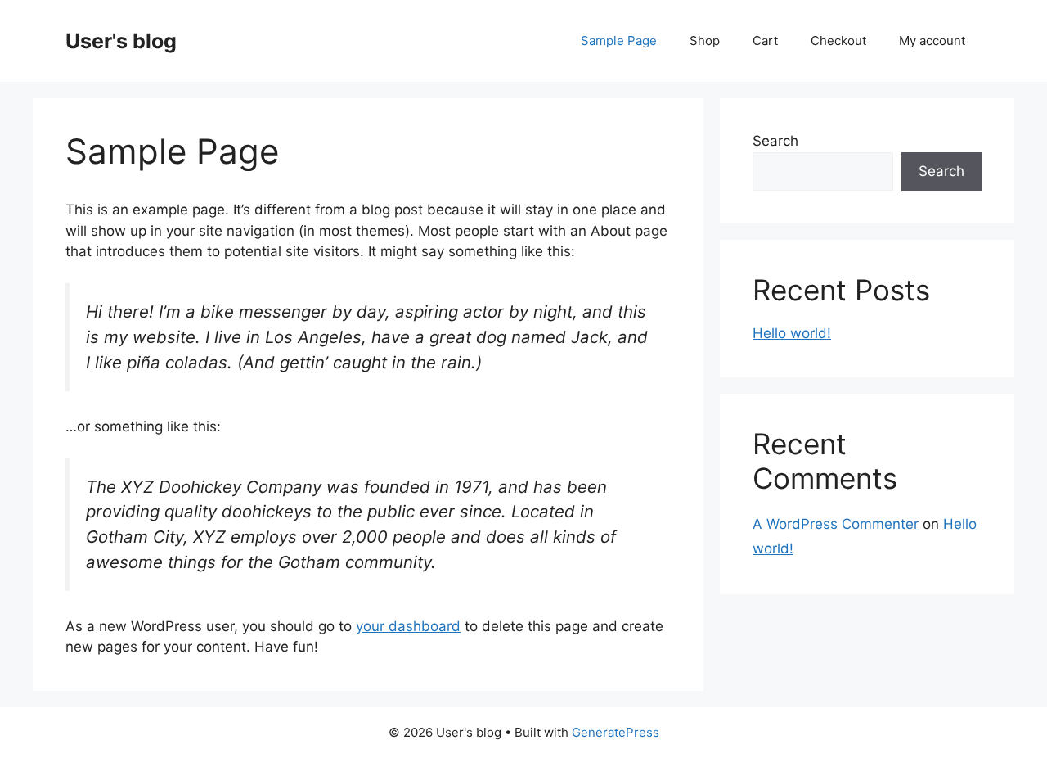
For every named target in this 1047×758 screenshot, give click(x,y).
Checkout (838, 40)
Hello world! (792, 333)
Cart (765, 40)
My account (932, 40)
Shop (705, 40)
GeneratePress (615, 732)
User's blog (121, 41)
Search (775, 141)
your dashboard (408, 626)
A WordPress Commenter (836, 524)
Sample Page (619, 40)
